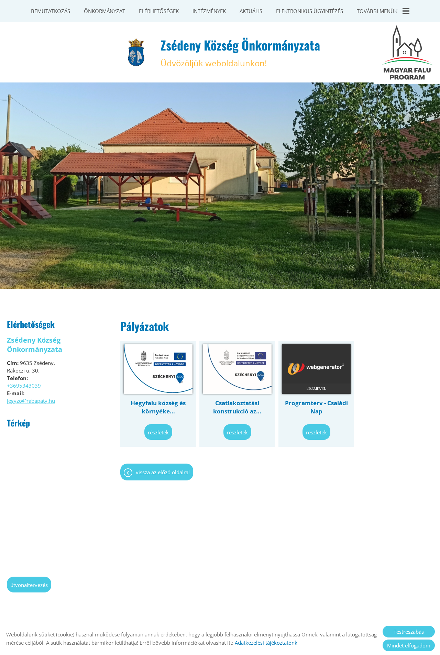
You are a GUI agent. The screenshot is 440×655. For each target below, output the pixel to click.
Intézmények (209, 11)
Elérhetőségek (159, 11)
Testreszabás (409, 631)
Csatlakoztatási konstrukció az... (237, 407)
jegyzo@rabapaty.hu (31, 400)
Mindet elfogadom (408, 645)
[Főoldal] (136, 52)
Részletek (158, 432)
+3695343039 (24, 385)
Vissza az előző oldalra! (163, 472)
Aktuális (251, 11)
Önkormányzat (104, 11)
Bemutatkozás (50, 11)
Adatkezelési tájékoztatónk (266, 642)
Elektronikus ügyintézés (309, 11)
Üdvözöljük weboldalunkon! (240, 52)
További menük (377, 11)
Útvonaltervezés (29, 584)
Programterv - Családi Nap (316, 407)
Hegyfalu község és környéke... (158, 407)
